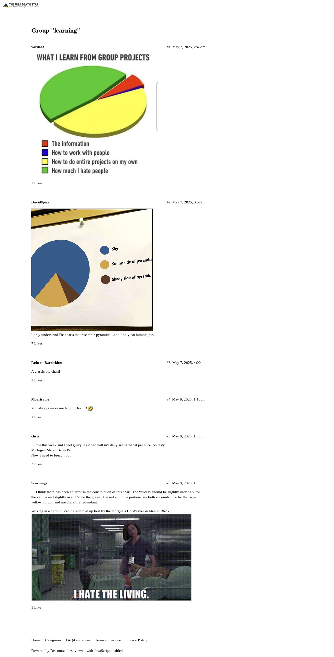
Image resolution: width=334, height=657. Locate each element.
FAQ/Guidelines (78, 640)
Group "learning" (55, 30)
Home (36, 640)
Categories (53, 640)
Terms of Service (108, 640)
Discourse (58, 651)
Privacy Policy (136, 640)
